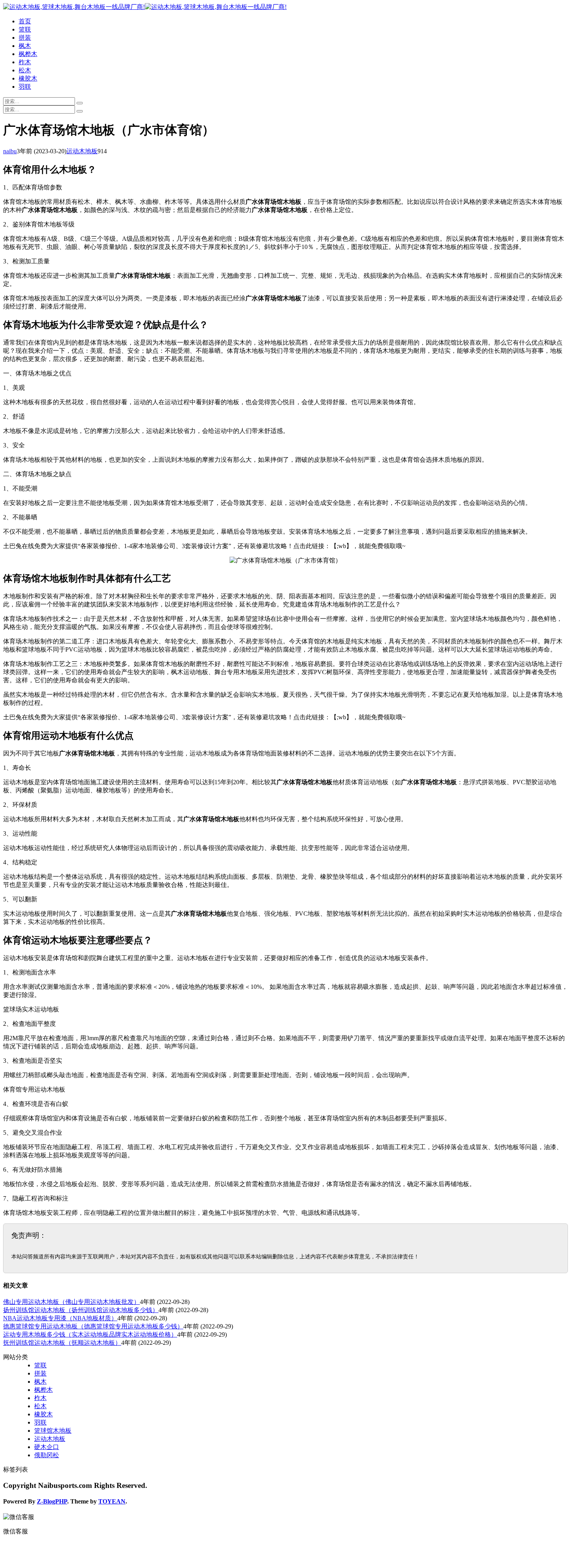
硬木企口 (46, 1447)
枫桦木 (28, 54)
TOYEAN (111, 1501)
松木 (25, 70)
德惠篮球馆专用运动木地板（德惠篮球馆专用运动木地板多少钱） (93, 1326)
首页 (25, 21)
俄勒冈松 (46, 1455)
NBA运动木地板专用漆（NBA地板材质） (60, 1318)
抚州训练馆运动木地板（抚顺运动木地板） (62, 1342)
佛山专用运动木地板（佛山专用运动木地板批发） (71, 1301)
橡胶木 (28, 78)
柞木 (25, 62)
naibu (10, 151)
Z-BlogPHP (52, 1501)
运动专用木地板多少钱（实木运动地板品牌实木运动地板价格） (90, 1334)
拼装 (25, 37)
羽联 (25, 86)
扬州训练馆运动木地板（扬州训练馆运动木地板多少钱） (80, 1310)
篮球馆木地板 (52, 1430)
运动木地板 (81, 151)
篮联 (25, 29)
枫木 (25, 45)
